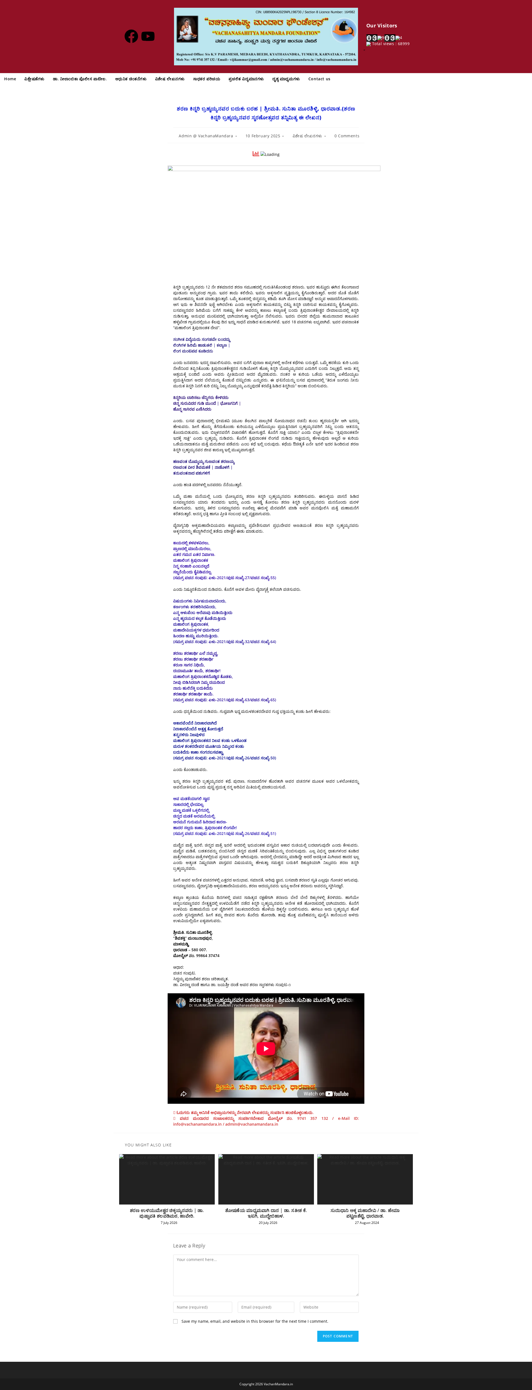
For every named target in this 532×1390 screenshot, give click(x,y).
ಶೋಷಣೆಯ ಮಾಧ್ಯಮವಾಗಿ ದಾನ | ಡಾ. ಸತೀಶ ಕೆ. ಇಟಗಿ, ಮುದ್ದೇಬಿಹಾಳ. (266, 1213)
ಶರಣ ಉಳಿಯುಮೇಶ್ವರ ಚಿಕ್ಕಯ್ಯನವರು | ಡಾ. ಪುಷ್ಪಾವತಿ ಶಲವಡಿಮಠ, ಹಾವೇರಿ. (167, 1213)
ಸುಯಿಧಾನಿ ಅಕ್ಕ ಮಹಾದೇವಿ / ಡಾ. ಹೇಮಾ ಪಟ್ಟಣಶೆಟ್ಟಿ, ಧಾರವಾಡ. (365, 1213)
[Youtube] (148, 36)
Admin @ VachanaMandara (206, 135)
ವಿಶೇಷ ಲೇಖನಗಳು (307, 135)
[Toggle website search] (340, 78)
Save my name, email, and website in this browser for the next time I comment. (254, 1321)
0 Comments (346, 135)
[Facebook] (131, 36)
